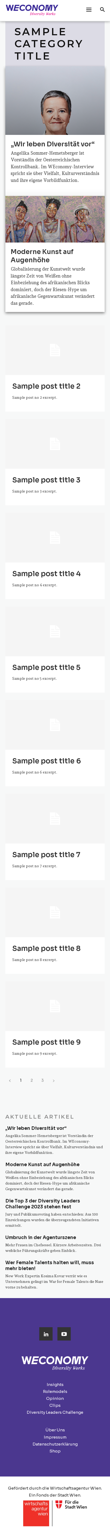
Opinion (55, 1398)
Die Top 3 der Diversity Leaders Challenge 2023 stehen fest (42, 1204)
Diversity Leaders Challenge (55, 1412)
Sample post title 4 (46, 573)
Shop (55, 1451)
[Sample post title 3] (55, 444)
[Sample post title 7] (55, 818)
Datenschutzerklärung (55, 1444)
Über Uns (55, 1429)
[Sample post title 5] (55, 631)
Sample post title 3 (46, 480)
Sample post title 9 (46, 1042)
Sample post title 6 (46, 761)
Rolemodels (55, 1391)
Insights (55, 1384)
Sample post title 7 (46, 854)
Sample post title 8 (46, 948)
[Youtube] (64, 1334)
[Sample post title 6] (55, 725)
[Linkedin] (46, 1334)
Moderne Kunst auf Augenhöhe (42, 256)
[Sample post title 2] (55, 350)
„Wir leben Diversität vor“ (53, 144)
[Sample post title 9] (55, 1006)
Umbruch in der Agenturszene (40, 1237)
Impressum (55, 1437)
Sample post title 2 (46, 386)
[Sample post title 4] (55, 538)
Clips (55, 1405)
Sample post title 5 (46, 667)
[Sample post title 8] (55, 912)
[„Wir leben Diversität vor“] (55, 127)
